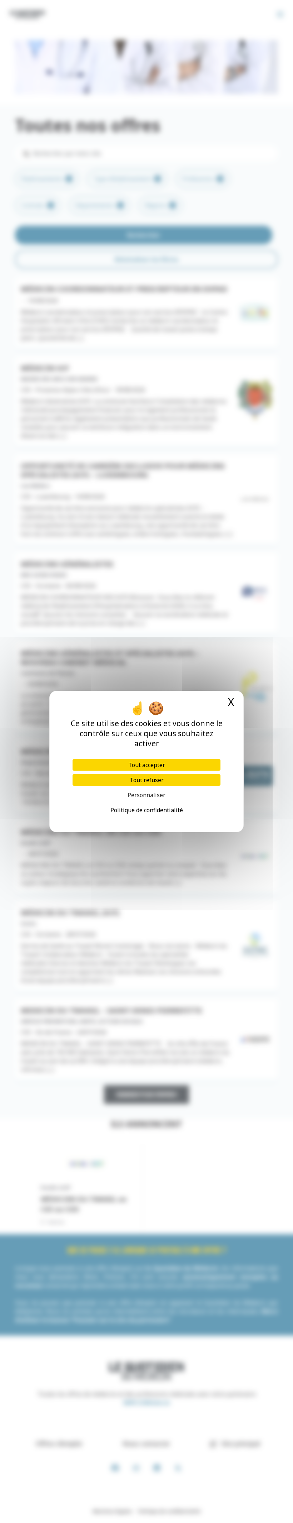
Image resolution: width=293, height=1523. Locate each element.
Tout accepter (146, 765)
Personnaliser (146, 795)
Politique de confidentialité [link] (146, 810)
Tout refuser (147, 780)
